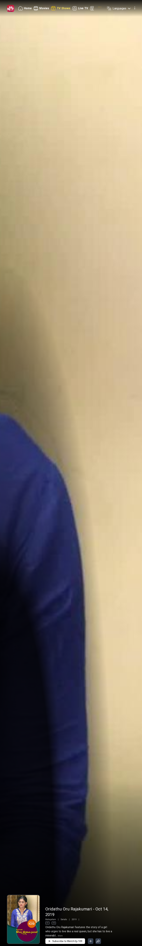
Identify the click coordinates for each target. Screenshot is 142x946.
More (60, 936)
